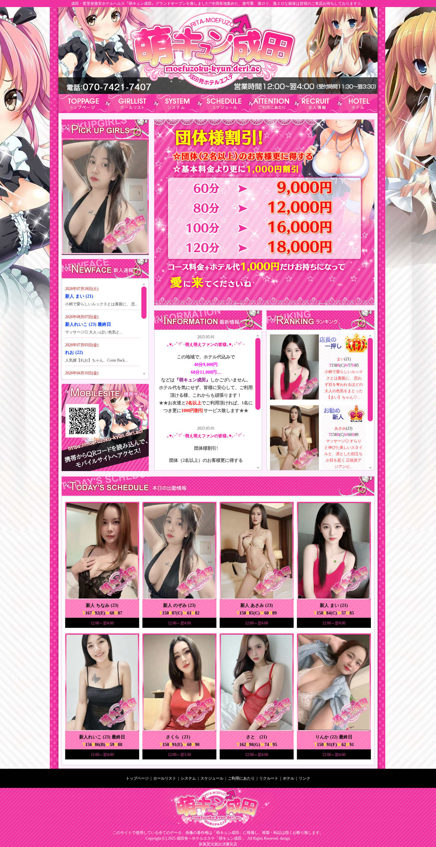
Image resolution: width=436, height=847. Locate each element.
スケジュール (211, 778)
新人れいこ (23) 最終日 (88, 324)
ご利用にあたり (241, 778)
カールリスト (164, 778)
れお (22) (74, 352)
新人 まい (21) (79, 296)
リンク (304, 778)
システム (188, 778)
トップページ (137, 778)
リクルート (268, 778)
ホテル (288, 778)
